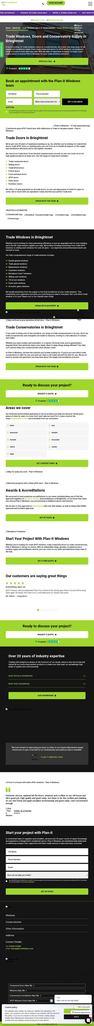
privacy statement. (29, 882)
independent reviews (19, 418)
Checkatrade (38, 506)
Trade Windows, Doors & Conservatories (38, 28)
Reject (76, 1017)
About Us (16, 28)
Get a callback (75, 102)
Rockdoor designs (32, 499)
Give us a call (45, 61)
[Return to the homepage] (10, 3)
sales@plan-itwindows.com (22, 949)
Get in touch (47, 891)
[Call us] (43, 3)
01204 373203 (15, 946)
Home (8, 28)
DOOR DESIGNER (56, 3)
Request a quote (46, 394)
